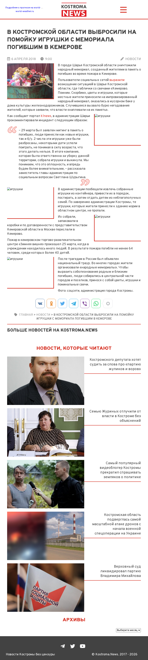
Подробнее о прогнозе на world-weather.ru (28, 7)
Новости (133, 59)
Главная (26, 315)
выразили (116, 80)
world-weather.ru (25, 11)
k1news (46, 116)
